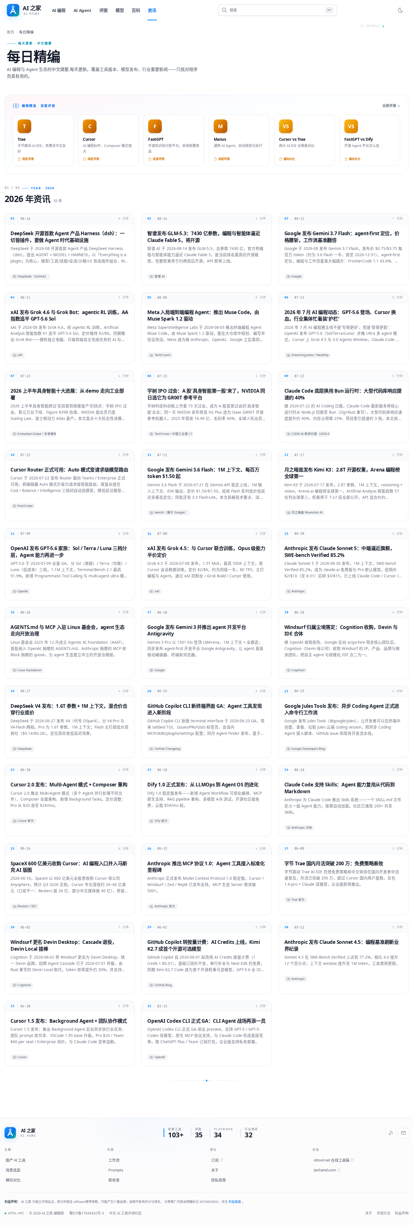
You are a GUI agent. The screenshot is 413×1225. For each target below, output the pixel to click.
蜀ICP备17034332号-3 (86, 1213)
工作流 (114, 1160)
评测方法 (383, 1213)
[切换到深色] (400, 10)
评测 (103, 10)
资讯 (152, 10)
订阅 (215, 1160)
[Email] (403, 1133)
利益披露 (235, 1201)
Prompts (115, 1170)
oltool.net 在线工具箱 (331, 1160)
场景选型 (13, 1170)
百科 (136, 10)
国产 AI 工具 (16, 1160)
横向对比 (13, 1179)
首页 (10, 32)
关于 (215, 1170)
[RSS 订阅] (391, 1133)
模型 (120, 10)
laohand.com (325, 1170)
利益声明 (401, 1213)
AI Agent (82, 10)
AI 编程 (59, 10)
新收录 (114, 1179)
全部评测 (389, 105)
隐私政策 (218, 1179)
